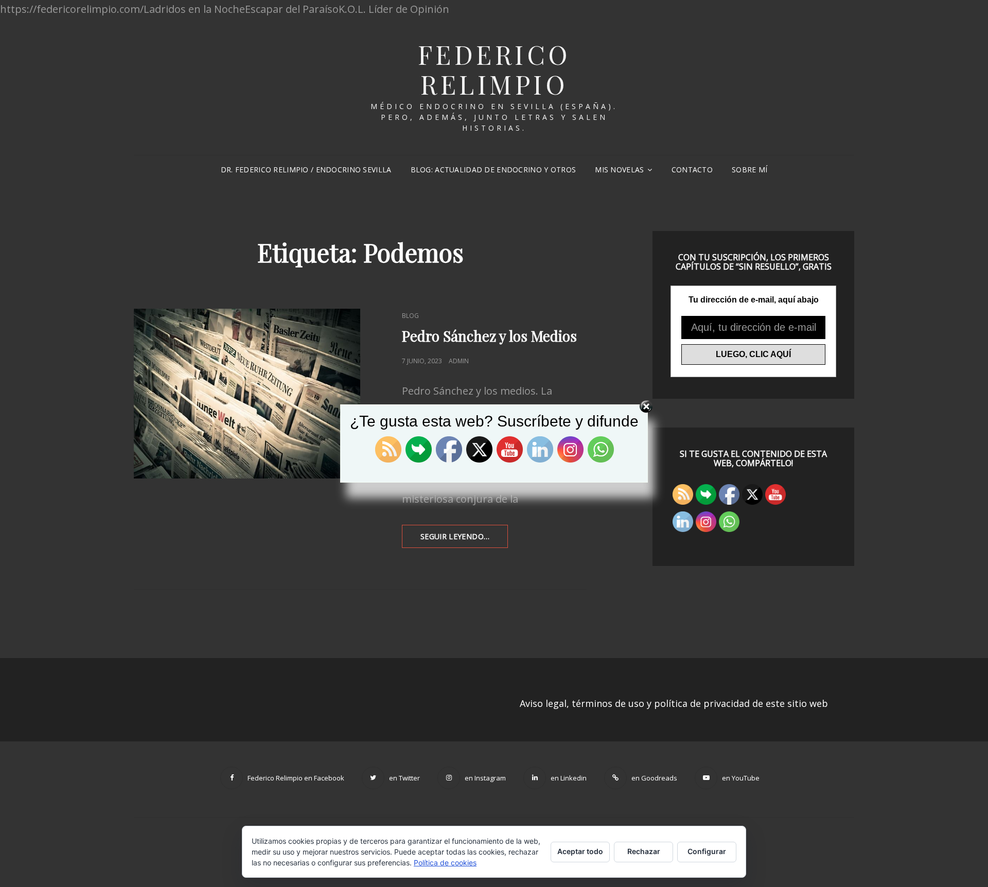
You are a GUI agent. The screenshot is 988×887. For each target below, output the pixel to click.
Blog (410, 315)
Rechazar (643, 851)
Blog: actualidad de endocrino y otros (493, 169)
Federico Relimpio (494, 69)
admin (459, 361)
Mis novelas (619, 169)
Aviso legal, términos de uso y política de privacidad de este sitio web (674, 703)
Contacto (692, 169)
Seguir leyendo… (464, 539)
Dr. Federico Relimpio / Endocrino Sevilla (306, 169)
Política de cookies (445, 862)
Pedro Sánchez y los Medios (489, 335)
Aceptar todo (580, 851)
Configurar (706, 851)
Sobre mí (749, 169)
